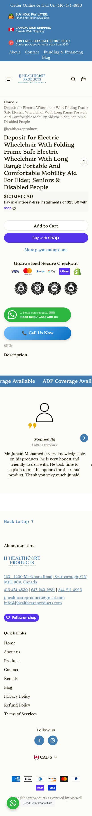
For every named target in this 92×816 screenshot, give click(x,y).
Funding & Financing (63, 52)
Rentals (10, 678)
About (14, 52)
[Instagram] (53, 740)
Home (9, 102)
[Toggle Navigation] (9, 79)
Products (12, 661)
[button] (73, 79)
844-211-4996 (70, 590)
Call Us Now (37, 333)
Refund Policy (17, 705)
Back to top (16, 521)
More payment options (46, 249)
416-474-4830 (16, 590)
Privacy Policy (17, 696)
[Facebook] (39, 740)
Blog (46, 57)
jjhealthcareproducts (30, 798)
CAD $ (46, 757)
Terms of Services (20, 714)
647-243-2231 (43, 590)
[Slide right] (84, 438)
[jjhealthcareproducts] (32, 79)
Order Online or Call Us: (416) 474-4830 (46, 5)
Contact (32, 52)
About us (12, 652)
